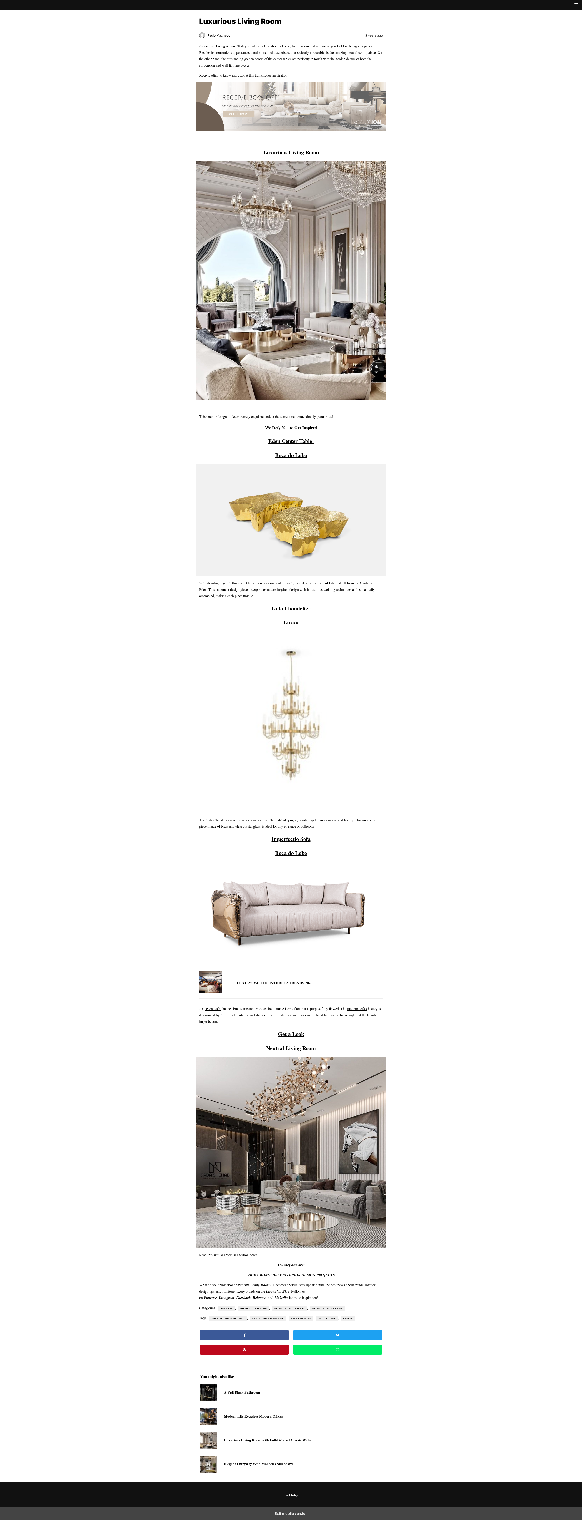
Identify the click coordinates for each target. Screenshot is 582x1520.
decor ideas (327, 1318)
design (348, 1318)
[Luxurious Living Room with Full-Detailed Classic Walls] (208, 1447)
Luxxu (291, 622)
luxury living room (295, 46)
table (251, 583)
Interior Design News (327, 1308)
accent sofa (213, 1008)
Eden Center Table (291, 441)
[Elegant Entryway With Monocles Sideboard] (208, 1471)
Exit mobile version (291, 1513)
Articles (227, 1308)
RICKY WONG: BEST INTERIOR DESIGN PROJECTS (291, 1274)
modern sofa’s (357, 1008)
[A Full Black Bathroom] (208, 1400)
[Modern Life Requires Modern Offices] (208, 1423)
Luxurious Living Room (291, 152)
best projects (301, 1318)
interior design (216, 416)
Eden (203, 589)
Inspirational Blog (253, 1308)
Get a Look (291, 1034)
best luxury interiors (267, 1318)
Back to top (291, 1495)
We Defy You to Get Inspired (291, 428)
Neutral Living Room (291, 1048)
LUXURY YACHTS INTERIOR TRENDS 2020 (274, 982)
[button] (244, 1335)
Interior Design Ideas (289, 1308)
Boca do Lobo (291, 455)
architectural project (228, 1318)
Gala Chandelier (291, 608)
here (253, 1254)
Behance (259, 1297)
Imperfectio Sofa (291, 839)
